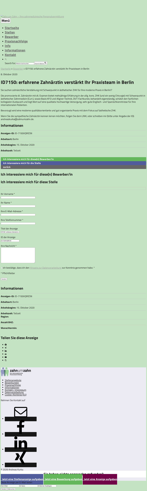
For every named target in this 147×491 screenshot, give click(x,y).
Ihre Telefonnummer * (12, 220)
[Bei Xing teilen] (6, 348)
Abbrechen (11, 489)
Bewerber (11, 36)
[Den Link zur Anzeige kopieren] (6, 360)
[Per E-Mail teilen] (6, 357)
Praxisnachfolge (16, 41)
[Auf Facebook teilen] (6, 344)
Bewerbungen (12, 382)
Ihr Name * (6, 202)
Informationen (15, 50)
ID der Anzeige (8, 237)
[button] (6, 59)
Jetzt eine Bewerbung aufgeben (63, 479)
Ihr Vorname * (8, 194)
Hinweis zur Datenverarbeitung (46, 267)
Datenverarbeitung (14, 392)
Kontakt (10, 54)
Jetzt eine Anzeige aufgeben (100, 479)
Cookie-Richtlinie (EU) (15, 394)
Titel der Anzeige (9, 228)
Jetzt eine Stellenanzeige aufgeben (22, 479)
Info (7, 45)
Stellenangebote (13, 380)
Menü (6, 20)
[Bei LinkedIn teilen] (6, 351)
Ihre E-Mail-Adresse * (12, 211)
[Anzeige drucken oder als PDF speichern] (5, 354)
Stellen (10, 32)
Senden (4, 489)
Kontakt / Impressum (15, 390)
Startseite (12, 27)
